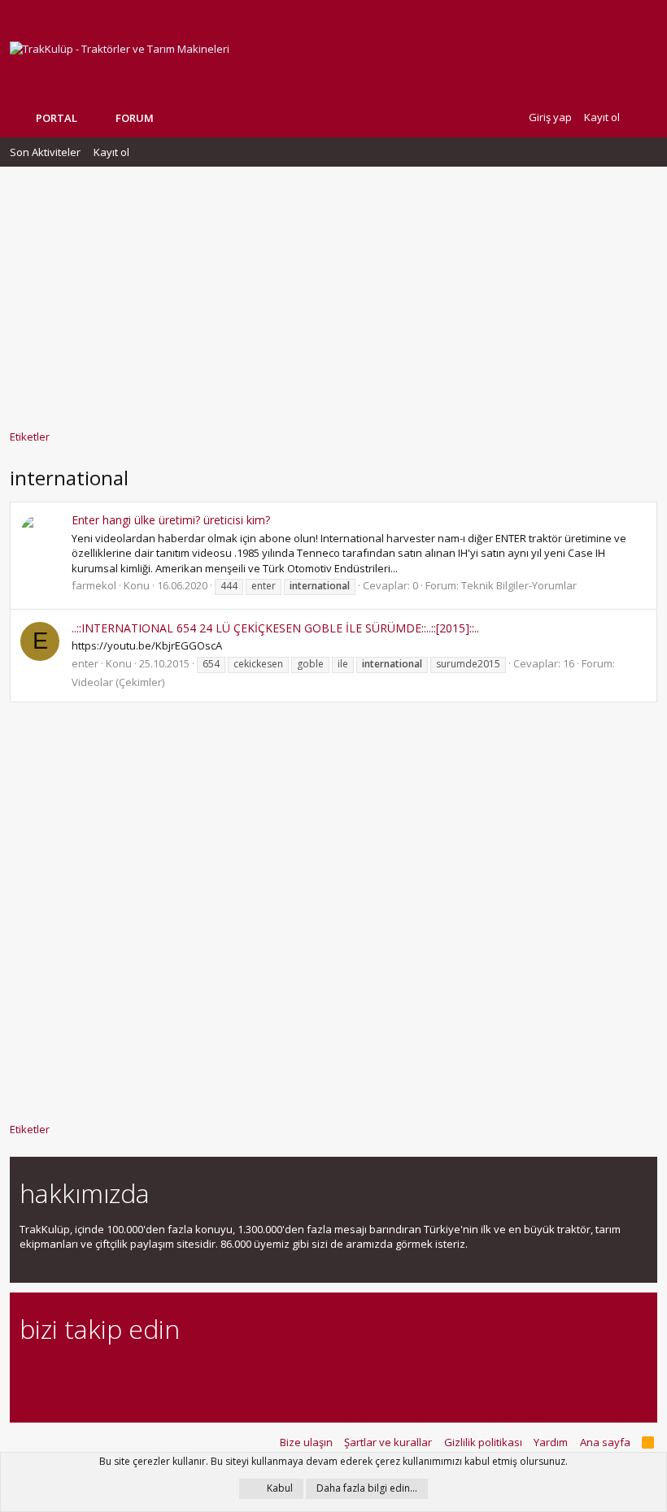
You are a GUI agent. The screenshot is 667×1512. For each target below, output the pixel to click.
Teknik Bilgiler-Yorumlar (519, 585)
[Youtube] (199, 1373)
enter (85, 663)
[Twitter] (171, 1373)
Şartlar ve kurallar (388, 1442)
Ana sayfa (605, 1442)
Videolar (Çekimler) (118, 682)
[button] (166, 117)
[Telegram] (142, 1373)
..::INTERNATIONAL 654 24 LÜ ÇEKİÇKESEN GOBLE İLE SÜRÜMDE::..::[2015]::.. (275, 628)
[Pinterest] (114, 1373)
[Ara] (644, 117)
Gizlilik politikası (483, 1442)
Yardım (551, 1442)
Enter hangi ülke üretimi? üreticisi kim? (171, 520)
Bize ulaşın (306, 1442)
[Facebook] (29, 1373)
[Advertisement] (333, 290)
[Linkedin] (85, 1373)
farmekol (94, 585)
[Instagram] (57, 1373)
